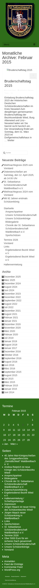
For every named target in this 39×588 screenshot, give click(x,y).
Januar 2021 (10, 321)
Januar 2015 (10, 389)
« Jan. (5, 444)
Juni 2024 (9, 290)
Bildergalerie (10, 478)
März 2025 (9, 280)
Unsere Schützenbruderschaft (19, 544)
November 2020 (12, 327)
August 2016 (10, 361)
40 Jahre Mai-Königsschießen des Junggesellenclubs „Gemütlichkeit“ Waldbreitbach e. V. (20, 459)
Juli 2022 (8, 307)
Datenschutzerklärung (15, 489)
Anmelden (9, 561)
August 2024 (10, 286)
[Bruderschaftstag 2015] (19, 70)
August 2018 (10, 344)
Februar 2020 (11, 334)
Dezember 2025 (12, 276)
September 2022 (12, 300)
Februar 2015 (11, 385)
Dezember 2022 (12, 297)
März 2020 (9, 331)
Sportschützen (11, 524)
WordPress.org (12, 569)
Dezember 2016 (12, 351)
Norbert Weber (12, 90)
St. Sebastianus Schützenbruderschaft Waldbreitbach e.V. (15, 185)
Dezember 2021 (12, 310)
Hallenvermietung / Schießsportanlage (14, 500)
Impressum (10, 504)
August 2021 (10, 314)
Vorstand (9, 549)
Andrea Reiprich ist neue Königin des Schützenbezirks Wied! (19, 470)
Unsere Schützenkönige (16, 546)
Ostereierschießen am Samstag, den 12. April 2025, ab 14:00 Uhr (19, 175)
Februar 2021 (11, 317)
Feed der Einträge (13, 564)
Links (7, 521)
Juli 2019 (8, 338)
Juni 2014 (9, 392)
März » (14, 444)
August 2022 (10, 304)
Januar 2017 (10, 348)
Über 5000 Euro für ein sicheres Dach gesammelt (17, 539)
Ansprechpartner (13, 475)
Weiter (10, 140)
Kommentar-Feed (13, 567)
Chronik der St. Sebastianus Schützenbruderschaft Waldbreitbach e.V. (19, 484)
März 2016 (9, 368)
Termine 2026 (11, 535)
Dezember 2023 (12, 293)
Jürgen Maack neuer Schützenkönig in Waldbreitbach (15, 515)
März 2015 (9, 382)
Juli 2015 (8, 378)
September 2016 (12, 358)
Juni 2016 (9, 365)
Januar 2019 (10, 341)
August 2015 (10, 375)
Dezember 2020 (12, 324)
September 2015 (12, 372)
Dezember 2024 (12, 283)
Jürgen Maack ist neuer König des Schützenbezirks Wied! (19, 508)
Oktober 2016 (11, 355)
